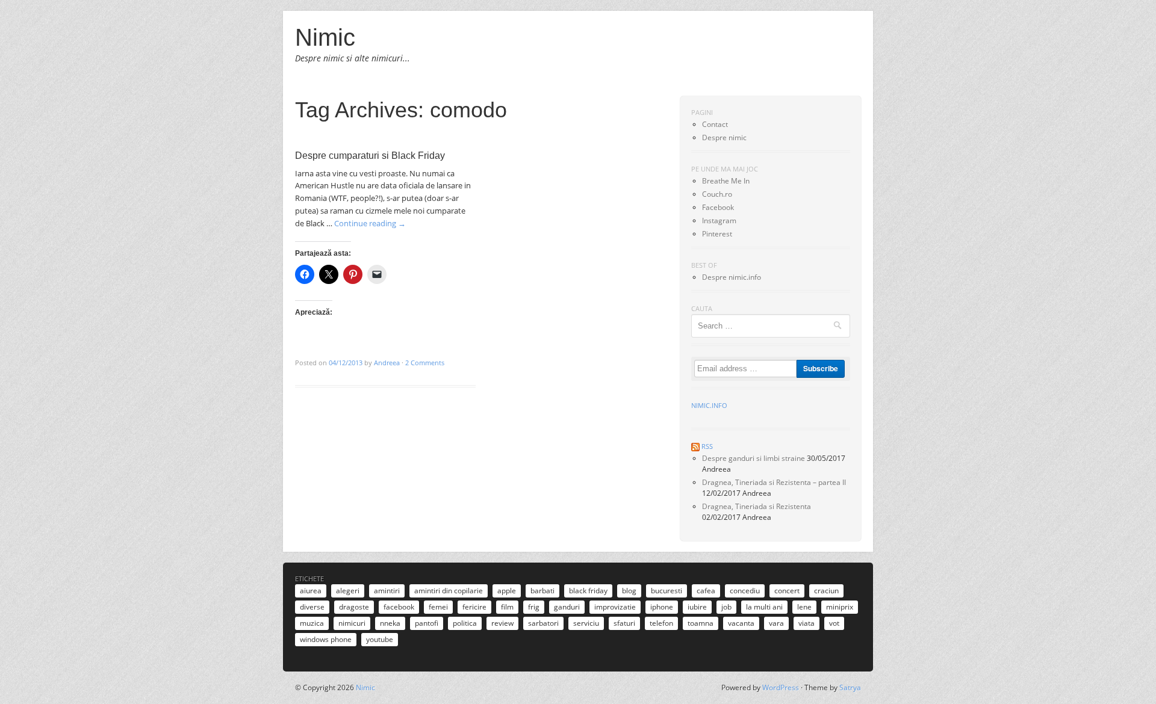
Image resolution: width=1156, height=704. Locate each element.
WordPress (780, 687)
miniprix (839, 607)
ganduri (567, 607)
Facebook (718, 207)
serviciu (586, 623)
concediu (745, 590)
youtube (379, 639)
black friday (588, 590)
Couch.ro (717, 194)
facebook (399, 607)
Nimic (325, 37)
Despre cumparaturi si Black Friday (370, 155)
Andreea (387, 362)
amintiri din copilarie (448, 590)
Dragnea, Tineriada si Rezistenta (756, 506)
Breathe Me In (726, 181)
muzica (312, 623)
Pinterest (717, 234)
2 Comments (424, 362)
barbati (542, 590)
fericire (474, 607)
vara (776, 623)
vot (834, 623)
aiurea (311, 590)
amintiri (387, 590)
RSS (707, 446)
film (507, 607)
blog (629, 590)
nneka (390, 623)
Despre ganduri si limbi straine (753, 458)
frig (533, 607)
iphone (661, 607)
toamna (700, 623)
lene (804, 607)
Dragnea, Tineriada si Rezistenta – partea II (774, 482)
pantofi (426, 623)
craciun (826, 590)
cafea (706, 590)
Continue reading (370, 223)
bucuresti (666, 590)
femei (438, 607)
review (502, 623)
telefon (661, 623)
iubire (697, 607)
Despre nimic (724, 137)
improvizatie (615, 607)
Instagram (719, 220)
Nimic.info (709, 405)
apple (506, 590)
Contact (715, 124)
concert (787, 590)
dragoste (354, 607)
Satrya (850, 687)
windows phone (326, 639)
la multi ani (764, 607)
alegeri (347, 590)
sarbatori (543, 623)
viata (806, 623)
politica (465, 623)
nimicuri (351, 623)
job (726, 607)
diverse (312, 607)
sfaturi (624, 623)
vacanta (741, 623)
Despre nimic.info (731, 277)
